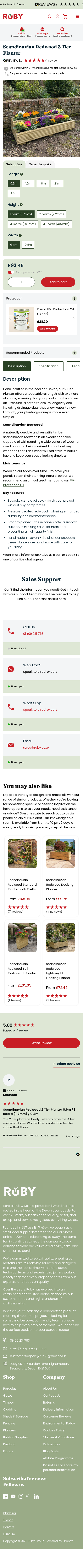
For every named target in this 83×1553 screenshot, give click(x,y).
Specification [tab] (48, 366)
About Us (50, 1388)
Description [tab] (17, 366)
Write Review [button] (42, 1043)
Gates (7, 1395)
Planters (9, 1430)
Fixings (8, 1451)
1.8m (43, 183)
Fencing (9, 1423)
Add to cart (58, 282)
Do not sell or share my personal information (60, 1467)
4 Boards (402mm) (56, 224)
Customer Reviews (57, 1416)
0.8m (28, 245)
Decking (9, 1444)
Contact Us (51, 1395)
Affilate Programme (58, 1458)
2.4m (13, 193)
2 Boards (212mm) (51, 214)
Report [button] (45, 1135)
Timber (8, 1402)
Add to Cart (47, 328)
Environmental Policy (59, 1423)
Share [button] (54, 1135)
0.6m (13, 183)
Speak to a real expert (40, 671)
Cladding (9, 1409)
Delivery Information (58, 1409)
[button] (41, 60)
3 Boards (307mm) (23, 224)
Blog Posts (51, 1451)
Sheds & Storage (15, 1416)
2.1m (57, 183)
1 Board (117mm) (21, 214)
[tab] (66, 1064)
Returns (49, 1402)
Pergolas (9, 1388)
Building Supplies (15, 1437)
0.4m (13, 245)
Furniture (9, 1534)
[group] (41, 1026)
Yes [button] (37, 1135)
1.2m (28, 183)
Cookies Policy (54, 1430)
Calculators (52, 1444)
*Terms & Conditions (58, 1437)
